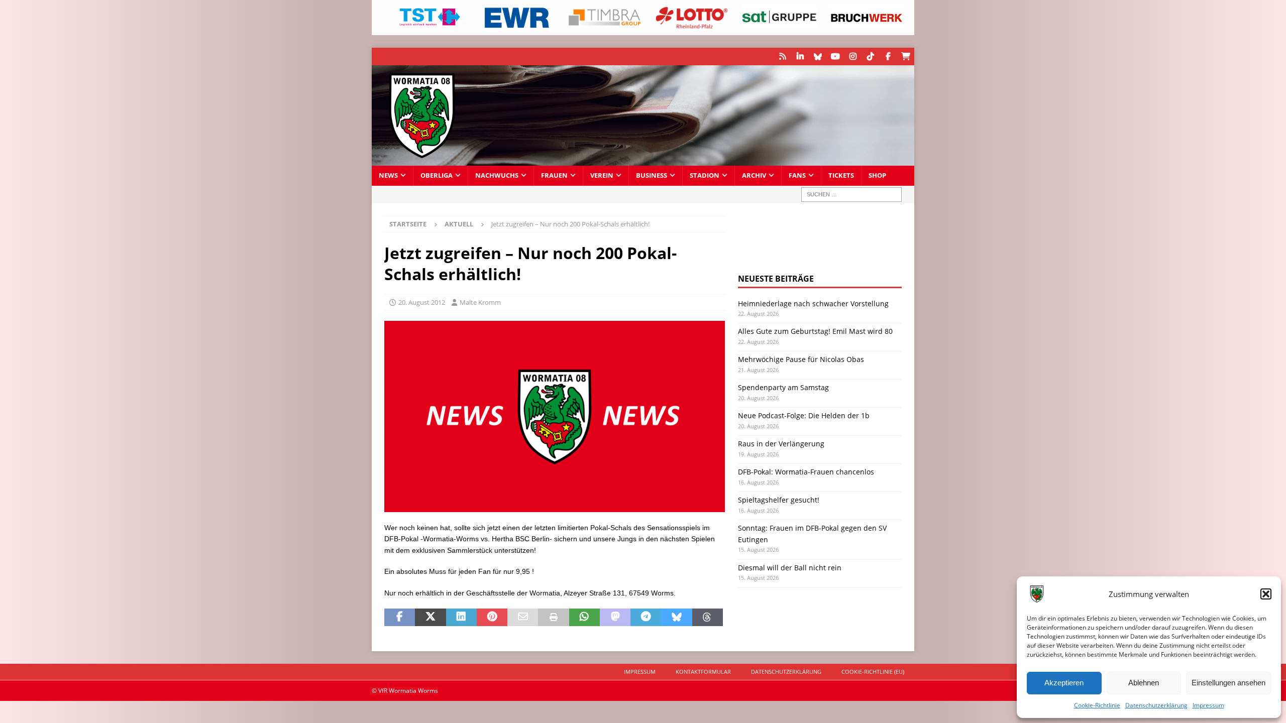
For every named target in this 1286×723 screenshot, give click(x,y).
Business (651, 175)
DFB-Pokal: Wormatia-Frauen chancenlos (806, 471)
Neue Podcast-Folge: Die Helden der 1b (804, 415)
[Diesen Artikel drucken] (553, 618)
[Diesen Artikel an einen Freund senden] (522, 618)
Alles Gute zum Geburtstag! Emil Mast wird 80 (815, 331)
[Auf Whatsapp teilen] (584, 618)
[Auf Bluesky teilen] (676, 618)
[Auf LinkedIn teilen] (461, 618)
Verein (601, 175)
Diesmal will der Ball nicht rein (789, 567)
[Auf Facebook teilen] (399, 618)
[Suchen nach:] (851, 194)
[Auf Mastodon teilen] (615, 618)
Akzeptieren (1064, 682)
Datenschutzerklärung (1156, 705)
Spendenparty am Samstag (783, 387)
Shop (877, 175)
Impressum (1208, 705)
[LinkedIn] (800, 56)
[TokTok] (870, 56)
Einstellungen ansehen (1228, 682)
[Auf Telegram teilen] (645, 618)
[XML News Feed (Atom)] (782, 56)
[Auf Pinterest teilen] (492, 618)
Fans (797, 175)
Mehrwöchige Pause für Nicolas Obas (801, 359)
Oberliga (436, 175)
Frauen (554, 175)
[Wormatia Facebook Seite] (888, 56)
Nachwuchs (496, 175)
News (388, 175)
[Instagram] (853, 56)
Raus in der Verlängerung (781, 443)
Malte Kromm (480, 302)
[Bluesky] (817, 56)
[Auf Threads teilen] (707, 618)
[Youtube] (835, 56)
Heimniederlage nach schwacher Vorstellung (813, 303)
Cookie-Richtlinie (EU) (872, 671)
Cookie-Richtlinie (1097, 705)
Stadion (704, 175)
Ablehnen (1143, 682)
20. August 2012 (421, 302)
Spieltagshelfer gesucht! (778, 500)
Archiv (754, 175)
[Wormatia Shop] (905, 56)
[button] (1266, 594)
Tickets (841, 175)
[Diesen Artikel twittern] (430, 618)
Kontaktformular (703, 671)
